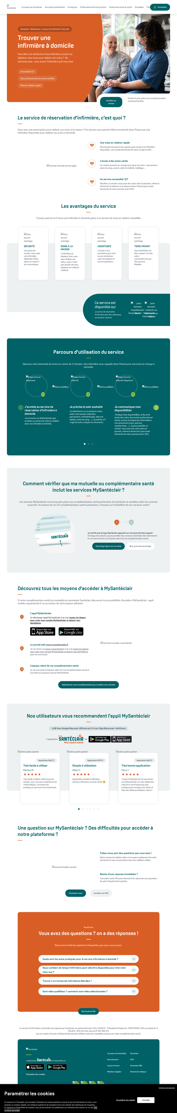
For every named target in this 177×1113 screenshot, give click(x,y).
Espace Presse (113, 1065)
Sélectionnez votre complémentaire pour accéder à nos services (88, 684)
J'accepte (146, 1100)
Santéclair (24, 29)
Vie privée (134, 1053)
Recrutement (112, 1059)
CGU (132, 1059)
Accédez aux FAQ (101, 893)
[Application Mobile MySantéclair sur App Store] (120, 739)
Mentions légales (114, 1071)
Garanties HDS (136, 1065)
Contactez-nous (75, 893)
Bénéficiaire (35, 29)
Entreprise (72, 7)
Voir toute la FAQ (88, 1011)
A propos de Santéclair (116, 1053)
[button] (156, 407)
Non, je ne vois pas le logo (140, 546)
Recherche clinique (138, 1071)
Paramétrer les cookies (35, 1074)
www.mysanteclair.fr (57, 644)
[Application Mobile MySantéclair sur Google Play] (99, 739)
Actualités (139, 7)
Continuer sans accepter (167, 1088)
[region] (88, 1098)
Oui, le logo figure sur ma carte (108, 546)
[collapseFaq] (134, 959)
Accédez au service (111, 102)
